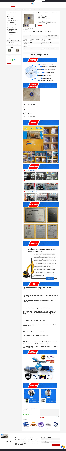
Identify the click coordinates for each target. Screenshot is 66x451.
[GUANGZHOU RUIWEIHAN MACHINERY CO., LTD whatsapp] (11, 60)
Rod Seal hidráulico (15, 9)
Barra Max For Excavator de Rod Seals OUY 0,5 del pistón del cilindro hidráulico (48, 428)
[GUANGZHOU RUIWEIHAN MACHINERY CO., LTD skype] (15, 60)
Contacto (39, 25)
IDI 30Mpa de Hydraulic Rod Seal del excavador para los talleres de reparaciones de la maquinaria (33, 428)
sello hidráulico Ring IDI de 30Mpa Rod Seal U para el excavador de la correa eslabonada (41, 428)
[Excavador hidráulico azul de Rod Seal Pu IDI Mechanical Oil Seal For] (26, 424)
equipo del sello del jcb (10, 18)
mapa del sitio (8, 445)
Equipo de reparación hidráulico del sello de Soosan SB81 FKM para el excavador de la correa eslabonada (20, 439)
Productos (9, 9)
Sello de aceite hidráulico (11, 24)
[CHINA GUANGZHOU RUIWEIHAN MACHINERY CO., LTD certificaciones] (9, 50)
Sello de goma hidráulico (11, 34)
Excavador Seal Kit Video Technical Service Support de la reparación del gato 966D (34, 444)
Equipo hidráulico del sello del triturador (20, 437)
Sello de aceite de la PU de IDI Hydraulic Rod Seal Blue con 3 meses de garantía (55, 428)
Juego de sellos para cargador (12, 44)
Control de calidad (8, 441)
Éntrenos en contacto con (10, 442)
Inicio (7, 9)
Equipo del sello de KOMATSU (12, 20)
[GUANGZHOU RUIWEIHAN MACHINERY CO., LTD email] (8, 60)
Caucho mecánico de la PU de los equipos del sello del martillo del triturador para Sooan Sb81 (21, 442)
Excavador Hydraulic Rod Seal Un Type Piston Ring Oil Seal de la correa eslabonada (29, 28)
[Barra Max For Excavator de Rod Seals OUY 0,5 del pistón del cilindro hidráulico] (48, 424)
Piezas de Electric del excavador (12, 40)
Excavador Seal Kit (10, 16)
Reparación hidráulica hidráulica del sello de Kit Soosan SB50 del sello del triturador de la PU (20, 444)
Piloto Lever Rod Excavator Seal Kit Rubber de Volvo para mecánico (33, 439)
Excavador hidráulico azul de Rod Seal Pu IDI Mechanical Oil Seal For (26, 428)
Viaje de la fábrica (8, 440)
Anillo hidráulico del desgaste (11, 32)
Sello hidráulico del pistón (11, 27)
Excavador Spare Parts (10, 42)
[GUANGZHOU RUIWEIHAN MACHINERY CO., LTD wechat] (13, 60)
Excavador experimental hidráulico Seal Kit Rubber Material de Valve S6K (34, 441)
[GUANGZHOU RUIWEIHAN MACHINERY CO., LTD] (33, 4)
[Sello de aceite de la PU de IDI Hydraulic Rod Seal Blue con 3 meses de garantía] (55, 424)
